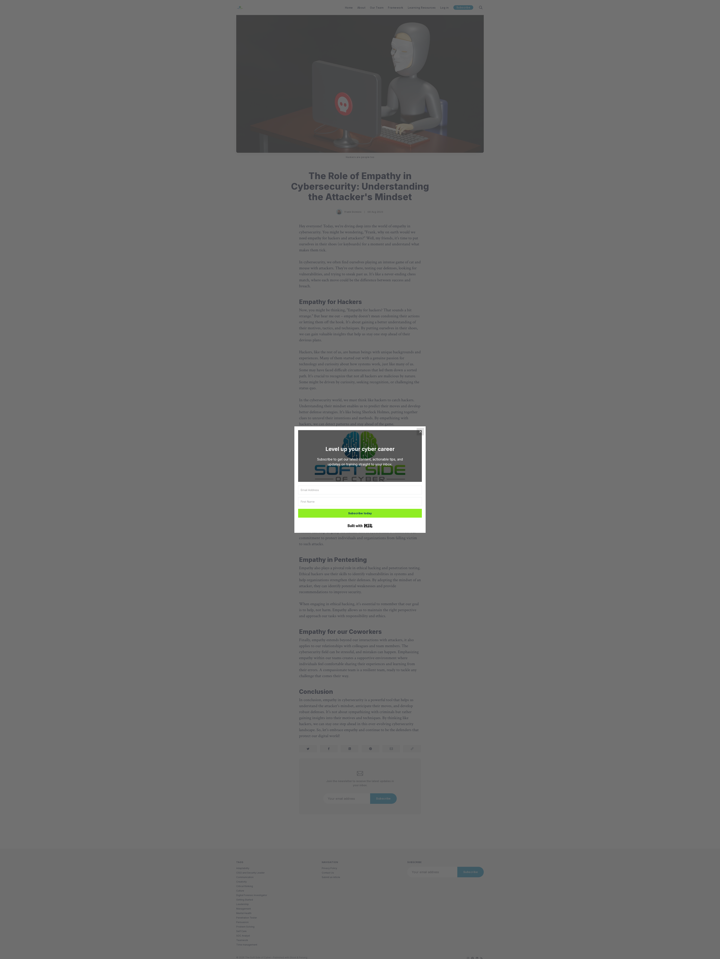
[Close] (420, 431)
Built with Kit (360, 525)
